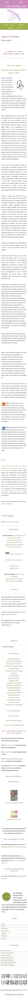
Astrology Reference (14, 695)
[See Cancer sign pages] (16, 979)
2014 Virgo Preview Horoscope (14, 560)
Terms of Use (5, 931)
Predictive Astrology (14, 690)
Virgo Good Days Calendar (14, 547)
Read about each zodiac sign (14, 802)
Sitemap (3, 933)
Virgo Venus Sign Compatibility (14, 581)
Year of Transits (8, 752)
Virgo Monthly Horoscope (14, 540)
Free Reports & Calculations (14, 704)
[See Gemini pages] (12, 979)
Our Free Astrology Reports (14, 720)
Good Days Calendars (7, 960)
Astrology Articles (14, 668)
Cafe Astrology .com (14, 14)
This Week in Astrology (7, 965)
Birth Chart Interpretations (14, 661)
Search (3, 938)
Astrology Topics (14, 697)
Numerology (14, 589)
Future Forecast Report (17, 554)
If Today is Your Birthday (12, 521)
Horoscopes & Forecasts (14, 663)
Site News (4, 936)
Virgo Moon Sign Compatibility (14, 578)
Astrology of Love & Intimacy (14, 671)
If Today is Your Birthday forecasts (14, 725)
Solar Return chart (6, 601)
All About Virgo (14, 566)
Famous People (14, 675)
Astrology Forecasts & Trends (14, 666)
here (22, 833)
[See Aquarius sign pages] (21, 985)
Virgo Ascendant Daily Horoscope (14, 544)
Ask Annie (14, 673)
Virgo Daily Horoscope (19, 535)
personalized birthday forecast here (11, 491)
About (3, 926)
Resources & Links (14, 702)
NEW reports (13, 765)
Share (3, 460)
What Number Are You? (14, 819)
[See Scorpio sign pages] (7, 985)
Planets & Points (14, 680)
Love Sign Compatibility (14, 683)
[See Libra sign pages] (3, 985)
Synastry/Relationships (14, 688)
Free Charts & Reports (7, 953)
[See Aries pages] (3, 979)
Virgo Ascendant (14, 568)
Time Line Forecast (9, 745)
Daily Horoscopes (6, 955)
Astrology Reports (14, 659)
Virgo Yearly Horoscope (14, 537)
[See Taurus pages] (8, 979)
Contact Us (4, 928)
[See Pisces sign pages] (25, 985)
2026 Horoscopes (14, 716)
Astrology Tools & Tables (14, 692)
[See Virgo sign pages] (25, 979)
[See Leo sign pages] (21, 979)
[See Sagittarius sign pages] (12, 985)
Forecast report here (7, 503)
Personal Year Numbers (10, 614)
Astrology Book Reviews (14, 700)
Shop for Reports (6, 950)
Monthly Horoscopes (7, 957)
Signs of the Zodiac (14, 678)
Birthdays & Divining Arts (14, 685)
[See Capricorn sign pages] (16, 985)
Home (3, 924)
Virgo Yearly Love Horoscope (14, 542)
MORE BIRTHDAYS (14, 781)
